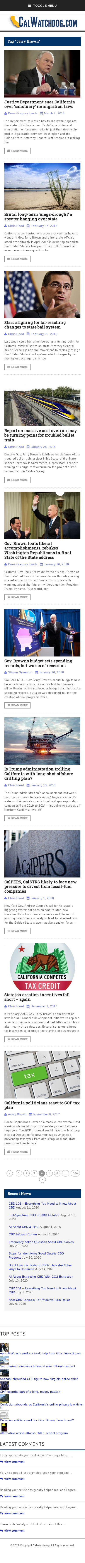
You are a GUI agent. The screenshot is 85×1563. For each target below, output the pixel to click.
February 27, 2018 (44, 225)
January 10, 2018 (43, 785)
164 (75, 1173)
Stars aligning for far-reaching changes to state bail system (35, 325)
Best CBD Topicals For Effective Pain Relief (39, 1299)
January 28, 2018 (43, 446)
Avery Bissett (17, 1114)
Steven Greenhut (20, 672)
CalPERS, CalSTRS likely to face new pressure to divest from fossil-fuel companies (40, 886)
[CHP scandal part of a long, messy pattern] (4, 1383)
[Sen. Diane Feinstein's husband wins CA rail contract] (4, 1357)
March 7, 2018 (54, 113)
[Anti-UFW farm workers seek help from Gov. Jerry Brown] (4, 1344)
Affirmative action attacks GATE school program (34, 1433)
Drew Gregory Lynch (22, 113)
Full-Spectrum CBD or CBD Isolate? (34, 1215)
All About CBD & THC (24, 1226)
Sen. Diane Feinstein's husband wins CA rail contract (37, 1366)
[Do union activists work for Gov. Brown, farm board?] (4, 1411)
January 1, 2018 (42, 898)
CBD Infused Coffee (23, 1234)
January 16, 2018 (51, 672)
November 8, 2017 (46, 1114)
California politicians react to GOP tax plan (42, 1105)
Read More (19, 150)
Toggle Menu (44, 5)
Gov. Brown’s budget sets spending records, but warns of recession (38, 663)
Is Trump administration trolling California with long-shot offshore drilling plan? (38, 773)
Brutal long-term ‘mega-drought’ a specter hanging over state (38, 217)
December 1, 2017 (44, 1006)
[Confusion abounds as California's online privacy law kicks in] (4, 1395)
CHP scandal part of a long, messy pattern (30, 1391)
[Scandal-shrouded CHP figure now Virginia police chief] (4, 1370)
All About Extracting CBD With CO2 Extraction (41, 1276)
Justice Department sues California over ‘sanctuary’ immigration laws (39, 104)
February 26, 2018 (44, 334)
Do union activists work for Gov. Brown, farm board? (37, 1420)
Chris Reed (16, 225)
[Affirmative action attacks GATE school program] (4, 1424)
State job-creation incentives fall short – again (37, 997)
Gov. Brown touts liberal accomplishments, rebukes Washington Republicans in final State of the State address (37, 550)
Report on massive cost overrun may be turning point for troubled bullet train (40, 435)
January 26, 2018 (56, 564)
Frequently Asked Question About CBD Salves (41, 1242)
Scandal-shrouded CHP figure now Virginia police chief (39, 1379)
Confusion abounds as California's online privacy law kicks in (41, 1406)
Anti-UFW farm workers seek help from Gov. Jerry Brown (40, 1353)
